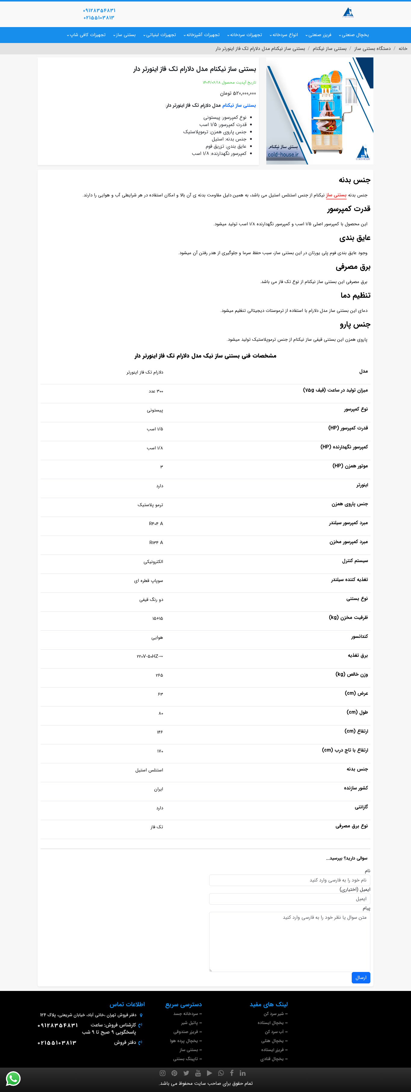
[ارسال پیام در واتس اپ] (17, 1078)
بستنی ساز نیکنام (239, 105)
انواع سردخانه (285, 34)
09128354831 (99, 10)
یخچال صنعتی (355, 34)
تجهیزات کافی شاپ (88, 34)
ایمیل (365, 889)
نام (367, 871)
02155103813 (99, 18)
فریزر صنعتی (319, 34)
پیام (366, 908)
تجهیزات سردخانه (246, 34)
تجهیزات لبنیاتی (161, 34)
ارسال (361, 977)
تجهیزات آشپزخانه (203, 34)
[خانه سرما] (348, 12)
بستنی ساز (126, 34)
